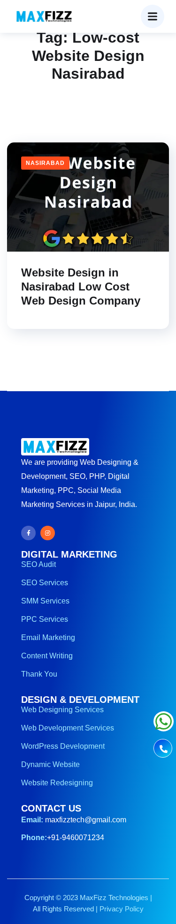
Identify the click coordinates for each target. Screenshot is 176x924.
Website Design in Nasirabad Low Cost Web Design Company (80, 286)
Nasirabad (45, 163)
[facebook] (28, 533)
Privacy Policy (121, 909)
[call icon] (162, 749)
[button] (152, 16)
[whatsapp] (163, 726)
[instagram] (47, 533)
